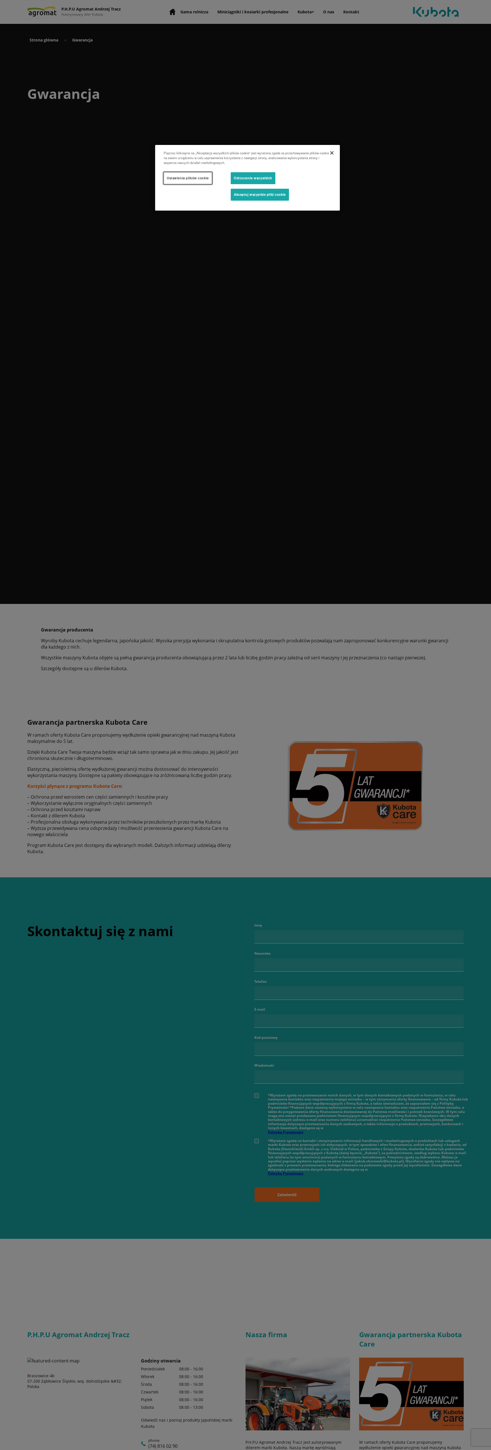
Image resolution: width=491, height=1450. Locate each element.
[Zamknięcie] (332, 153)
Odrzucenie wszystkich (253, 178)
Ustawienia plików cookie (188, 178)
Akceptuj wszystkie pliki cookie (260, 194)
